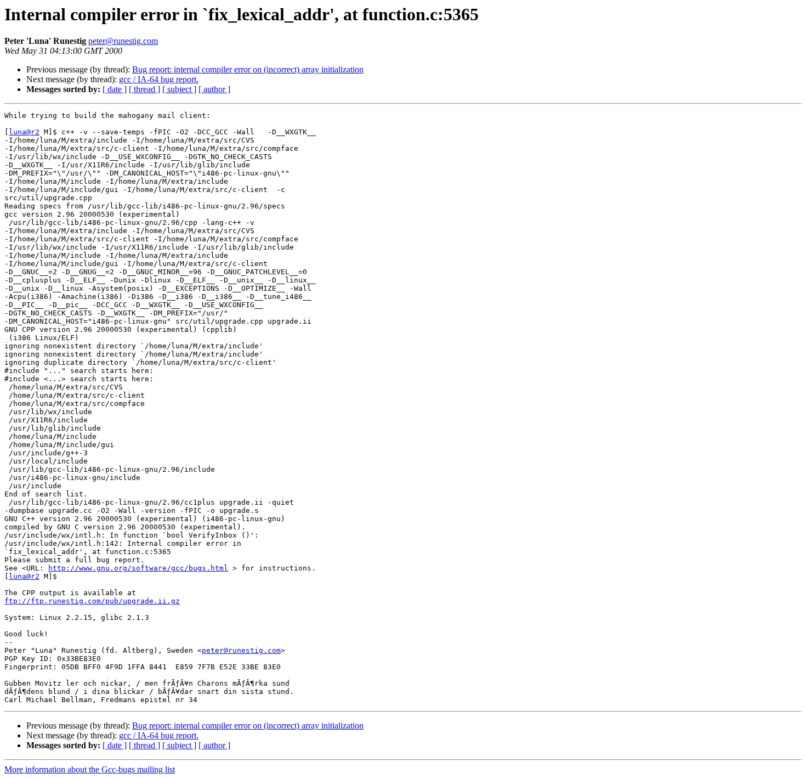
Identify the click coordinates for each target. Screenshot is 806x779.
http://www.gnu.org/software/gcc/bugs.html (138, 568)
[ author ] (214, 89)
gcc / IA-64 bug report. (158, 79)
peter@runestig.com (123, 41)
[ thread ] (144, 89)
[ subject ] (179, 89)
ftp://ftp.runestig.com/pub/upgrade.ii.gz (92, 601)
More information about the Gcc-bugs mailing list (89, 769)
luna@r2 (24, 132)
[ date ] (115, 89)
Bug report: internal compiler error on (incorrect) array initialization (248, 69)
